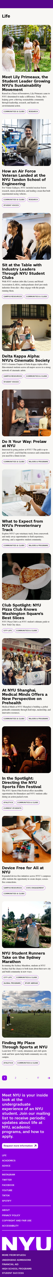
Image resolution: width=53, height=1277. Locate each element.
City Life (8, 631)
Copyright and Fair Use (17, 1220)
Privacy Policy (11, 1215)
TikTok (6, 1195)
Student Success (13, 1273)
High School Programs (17, 1269)
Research (33, 111)
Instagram (8, 1174)
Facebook (8, 1185)
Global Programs (12, 983)
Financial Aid (10, 1264)
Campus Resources (13, 296)
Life (4, 1155)
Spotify (6, 1200)
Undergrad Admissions (16, 1260)
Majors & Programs (38, 462)
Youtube (7, 1190)
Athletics (8, 802)
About (6, 1210)
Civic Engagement (35, 888)
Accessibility (10, 1225)
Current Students (12, 808)
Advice (6, 1165)
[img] (26, 48)
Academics (8, 1160)
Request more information (18, 1145)
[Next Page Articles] (49, 1077)
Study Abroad (31, 983)
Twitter (7, 1179)
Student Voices (11, 205)
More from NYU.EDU (14, 1255)
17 (38, 1077)
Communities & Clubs (14, 111)
